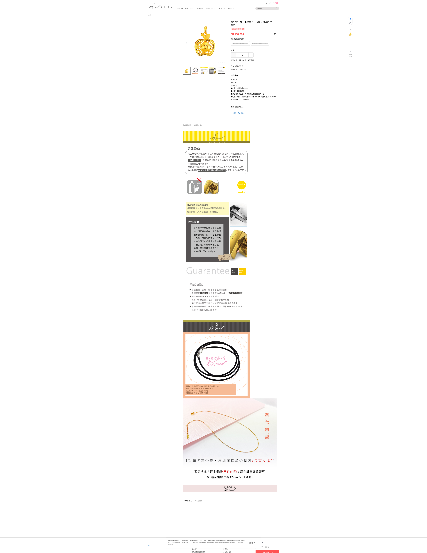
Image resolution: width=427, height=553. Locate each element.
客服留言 (226, 549)
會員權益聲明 (227, 552)
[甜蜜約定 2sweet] (160, 5)
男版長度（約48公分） (240, 43)
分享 (234, 113)
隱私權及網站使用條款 (198, 552)
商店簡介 (194, 549)
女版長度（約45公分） (260, 43)
